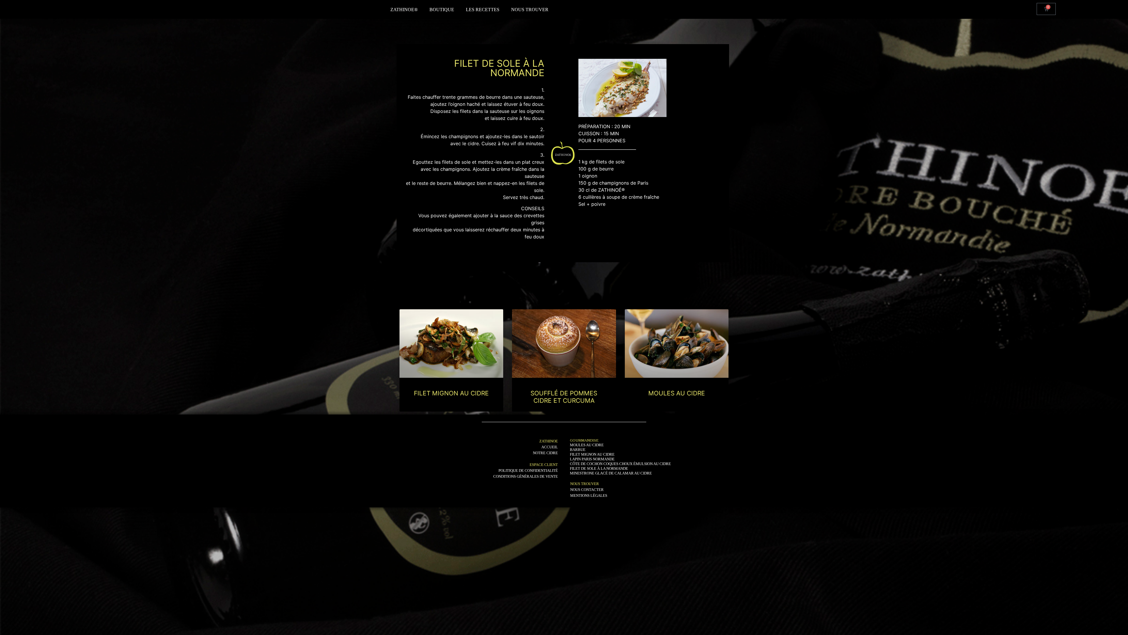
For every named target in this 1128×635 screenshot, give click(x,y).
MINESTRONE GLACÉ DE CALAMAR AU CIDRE (611, 473)
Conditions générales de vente (525, 476)
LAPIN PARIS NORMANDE (592, 459)
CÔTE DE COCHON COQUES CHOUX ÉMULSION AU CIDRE (620, 464)
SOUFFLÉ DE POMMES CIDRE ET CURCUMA (564, 397)
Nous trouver (529, 9)
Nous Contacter (587, 489)
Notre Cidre (545, 453)
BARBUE (577, 449)
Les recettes (482, 9)
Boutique (441, 9)
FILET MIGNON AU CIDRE (451, 393)
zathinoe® (404, 9)
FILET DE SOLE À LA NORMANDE (599, 468)
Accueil (549, 447)
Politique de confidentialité (528, 470)
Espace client (544, 464)
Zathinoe (548, 441)
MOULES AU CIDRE (676, 393)
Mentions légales (588, 495)
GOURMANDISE (584, 440)
